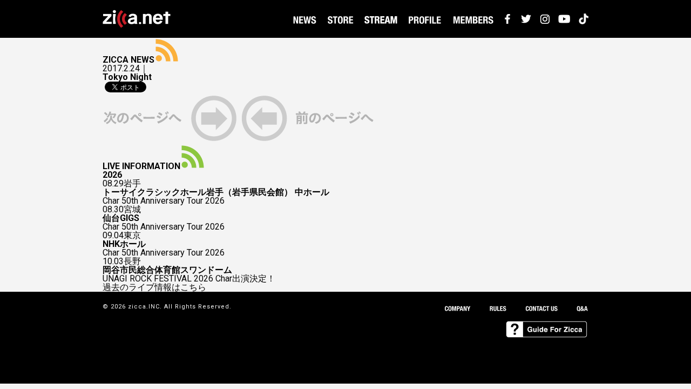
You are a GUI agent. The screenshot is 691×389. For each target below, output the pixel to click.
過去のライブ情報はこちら (154, 287)
